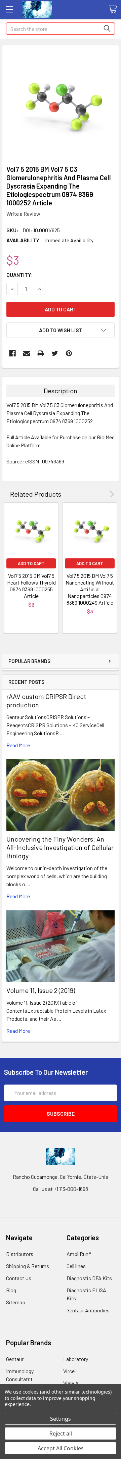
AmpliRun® (79, 1254)
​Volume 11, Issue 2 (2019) (40, 990)
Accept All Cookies (61, 1448)
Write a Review (23, 213)
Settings (60, 1418)
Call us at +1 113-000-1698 (60, 1189)
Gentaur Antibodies (88, 1310)
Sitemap (15, 1302)
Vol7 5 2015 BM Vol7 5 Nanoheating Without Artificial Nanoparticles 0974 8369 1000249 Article (90, 589)
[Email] (27, 353)
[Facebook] (12, 353)
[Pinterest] (69, 353)
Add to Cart (31, 563)
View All (72, 1383)
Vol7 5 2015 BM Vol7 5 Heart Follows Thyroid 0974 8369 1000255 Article (31, 585)
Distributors (19, 1254)
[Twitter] (55, 353)
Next (111, 494)
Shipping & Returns (27, 1266)
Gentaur (15, 1359)
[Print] (41, 353)
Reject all (60, 1433)
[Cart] (112, 9)
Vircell (70, 1371)
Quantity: (19, 274)
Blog (11, 1290)
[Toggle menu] (9, 9)
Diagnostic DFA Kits (89, 1278)
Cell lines (76, 1266)
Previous (102, 494)
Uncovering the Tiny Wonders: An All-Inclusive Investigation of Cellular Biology (60, 847)
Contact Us (18, 1278)
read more (18, 745)
